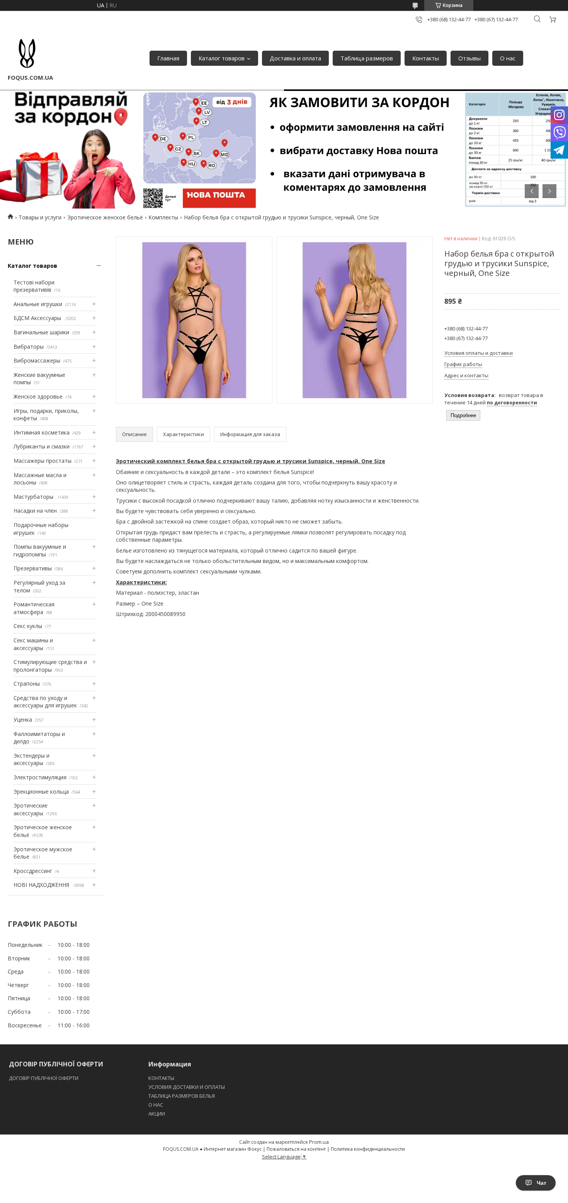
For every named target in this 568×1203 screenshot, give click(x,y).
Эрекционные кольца (41, 791)
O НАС (155, 1104)
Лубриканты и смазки (42, 446)
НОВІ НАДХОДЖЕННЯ (42, 884)
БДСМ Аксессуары (38, 318)
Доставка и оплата (295, 58)
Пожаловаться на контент (296, 1149)
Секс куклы (28, 626)
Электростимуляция (40, 777)
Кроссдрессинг (33, 870)
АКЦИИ (156, 1113)
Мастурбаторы (34, 496)
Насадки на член (35, 510)
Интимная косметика (42, 432)
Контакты (425, 58)
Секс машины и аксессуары (33, 644)
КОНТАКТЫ (161, 1078)
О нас (507, 58)
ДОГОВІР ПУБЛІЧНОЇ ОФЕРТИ (44, 1078)
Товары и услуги (40, 217)
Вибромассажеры (37, 360)
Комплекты (163, 217)
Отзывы (469, 58)
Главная (168, 58)
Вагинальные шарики (41, 332)
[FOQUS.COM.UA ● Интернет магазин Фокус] (27, 54)
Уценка (23, 719)
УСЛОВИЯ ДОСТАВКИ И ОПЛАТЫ (186, 1086)
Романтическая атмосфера (34, 608)
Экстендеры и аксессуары (31, 759)
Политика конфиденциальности (368, 1149)
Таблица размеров (366, 58)
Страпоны (27, 683)
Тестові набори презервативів (34, 286)
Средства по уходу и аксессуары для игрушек (45, 701)
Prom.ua (319, 1141)
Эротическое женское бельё (105, 217)
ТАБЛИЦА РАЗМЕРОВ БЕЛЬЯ (181, 1095)
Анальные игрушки (38, 304)
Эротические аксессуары (31, 809)
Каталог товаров (222, 58)
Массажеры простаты (42, 460)
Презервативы (33, 568)
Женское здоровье (38, 396)
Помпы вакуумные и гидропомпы (40, 550)
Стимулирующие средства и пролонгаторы (50, 665)
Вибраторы (29, 346)
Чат (541, 1183)
